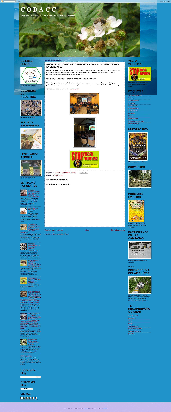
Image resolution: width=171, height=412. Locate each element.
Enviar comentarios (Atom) (61, 234)
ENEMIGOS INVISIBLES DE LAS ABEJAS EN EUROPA (34, 246)
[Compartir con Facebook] (85, 173)
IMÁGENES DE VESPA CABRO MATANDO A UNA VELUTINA (33, 342)
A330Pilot (87, 408)
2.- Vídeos (131, 98)
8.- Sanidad (131, 113)
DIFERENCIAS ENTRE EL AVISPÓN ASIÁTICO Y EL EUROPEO (34, 280)
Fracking (130, 116)
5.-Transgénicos (133, 105)
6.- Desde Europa (133, 108)
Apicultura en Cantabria (135, 328)
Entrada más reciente (54, 230)
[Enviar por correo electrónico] (80, 173)
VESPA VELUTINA (26, 356)
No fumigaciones (133, 118)
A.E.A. (130, 321)
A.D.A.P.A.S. (132, 318)
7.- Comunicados (133, 111)
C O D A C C (38, 9)
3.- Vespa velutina (58, 175)
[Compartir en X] (84, 173)
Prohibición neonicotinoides (136, 121)
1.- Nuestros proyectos (135, 95)
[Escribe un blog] (82, 173)
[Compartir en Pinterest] (87, 173)
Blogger (105, 408)
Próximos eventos (133, 123)
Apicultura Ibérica (133, 326)
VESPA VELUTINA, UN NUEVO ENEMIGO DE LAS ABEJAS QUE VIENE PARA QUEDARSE (34, 263)
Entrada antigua (118, 230)
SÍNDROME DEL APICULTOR (33, 209)
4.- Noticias (131, 103)
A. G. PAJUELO (133, 315)
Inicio (87, 230)
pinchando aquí (74, 89)
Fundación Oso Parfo (134, 331)
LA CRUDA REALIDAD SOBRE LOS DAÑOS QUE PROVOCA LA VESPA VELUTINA (34, 193)
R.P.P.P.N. (131, 334)
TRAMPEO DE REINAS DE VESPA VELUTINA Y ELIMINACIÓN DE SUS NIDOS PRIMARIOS (30, 228)
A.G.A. (130, 323)
